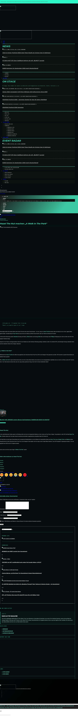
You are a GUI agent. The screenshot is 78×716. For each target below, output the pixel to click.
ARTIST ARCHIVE (8, 175)
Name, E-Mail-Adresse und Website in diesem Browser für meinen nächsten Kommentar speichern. (21, 521)
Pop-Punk (10, 472)
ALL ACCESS (5, 170)
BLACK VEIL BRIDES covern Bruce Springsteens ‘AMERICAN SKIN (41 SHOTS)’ (24, 419)
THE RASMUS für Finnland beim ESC (9, 492)
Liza (1, 482)
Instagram (2, 468)
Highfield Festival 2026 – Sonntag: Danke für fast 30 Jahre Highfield (24, 99)
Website (1, 462)
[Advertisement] (39, 21)
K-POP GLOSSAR (8, 177)
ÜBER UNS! (7, 182)
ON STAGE (5, 78)
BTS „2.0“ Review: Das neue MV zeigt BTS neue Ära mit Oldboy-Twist (20, 595)
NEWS (4, 42)
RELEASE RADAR (6, 122)
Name (1, 512)
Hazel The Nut (7, 472)
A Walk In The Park (2, 472)
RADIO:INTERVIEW (8, 172)
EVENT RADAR (5, 137)
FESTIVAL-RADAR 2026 (9, 169)
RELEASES (6, 76)
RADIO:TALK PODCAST (9, 174)
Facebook (2, 466)
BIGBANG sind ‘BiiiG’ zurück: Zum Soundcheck (14, 551)
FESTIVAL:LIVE (8, 118)
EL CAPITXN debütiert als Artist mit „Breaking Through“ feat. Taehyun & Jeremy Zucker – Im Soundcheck (30, 584)
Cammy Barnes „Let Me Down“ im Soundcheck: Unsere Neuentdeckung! (22, 573)
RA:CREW (6, 180)
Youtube (1, 460)
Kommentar (2, 509)
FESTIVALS (7, 74)
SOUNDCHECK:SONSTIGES (11, 135)
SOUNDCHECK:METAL (10, 130)
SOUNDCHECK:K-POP (10, 127)
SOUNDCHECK (7, 125)
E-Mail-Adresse (3, 515)
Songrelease (12, 472)
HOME (4, 41)
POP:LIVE (6, 115)
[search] (12, 529)
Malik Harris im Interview (6, 488)
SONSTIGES (7, 120)
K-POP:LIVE (7, 117)
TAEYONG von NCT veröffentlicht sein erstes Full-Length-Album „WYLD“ (21, 562)
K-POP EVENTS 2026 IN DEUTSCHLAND (12, 167)
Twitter (1, 464)
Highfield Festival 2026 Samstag (13, 107)
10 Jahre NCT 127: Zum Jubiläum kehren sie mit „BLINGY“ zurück (23, 60)
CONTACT (4, 179)
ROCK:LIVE (7, 112)
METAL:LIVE (7, 113)
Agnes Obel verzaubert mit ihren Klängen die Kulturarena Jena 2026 (24, 92)
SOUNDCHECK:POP (10, 132)
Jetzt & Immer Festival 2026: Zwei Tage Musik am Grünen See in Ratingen (26, 53)
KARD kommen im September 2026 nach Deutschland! (20, 68)
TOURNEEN (6, 73)
